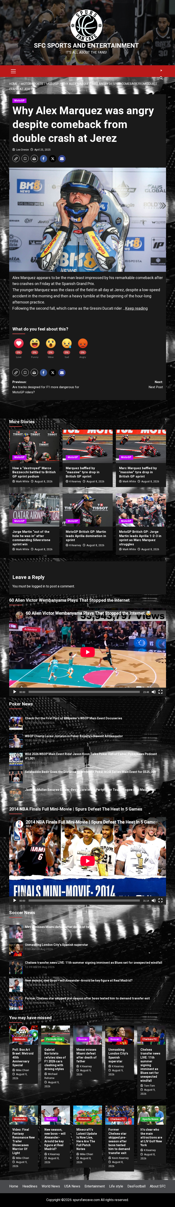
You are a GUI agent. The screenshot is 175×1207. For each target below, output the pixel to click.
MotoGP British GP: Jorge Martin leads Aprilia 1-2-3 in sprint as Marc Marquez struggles (140, 538)
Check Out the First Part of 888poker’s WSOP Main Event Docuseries (73, 718)
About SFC (158, 1186)
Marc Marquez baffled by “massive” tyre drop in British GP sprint (138, 472)
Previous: (45, 387)
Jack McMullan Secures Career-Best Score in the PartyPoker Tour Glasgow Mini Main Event (90, 790)
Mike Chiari (22, 1070)
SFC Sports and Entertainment (86, 45)
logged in (38, 586)
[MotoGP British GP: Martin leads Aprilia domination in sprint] (88, 510)
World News (51, 1186)
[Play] (15, 692)
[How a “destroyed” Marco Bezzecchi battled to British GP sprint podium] (34, 446)
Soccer (83, 1039)
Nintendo (20, 1039)
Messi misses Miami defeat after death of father (60, 927)
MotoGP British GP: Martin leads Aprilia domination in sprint (86, 535)
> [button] (161, 70)
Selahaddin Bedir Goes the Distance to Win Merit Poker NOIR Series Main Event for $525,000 (90, 772)
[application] (87, 652)
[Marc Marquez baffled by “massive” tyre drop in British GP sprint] (141, 446)
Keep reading (136, 308)
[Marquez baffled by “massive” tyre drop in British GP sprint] (88, 446)
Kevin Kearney (120, 1158)
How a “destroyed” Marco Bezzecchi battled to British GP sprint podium (34, 472)
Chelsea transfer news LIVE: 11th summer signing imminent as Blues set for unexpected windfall (93, 962)
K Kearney (75, 481)
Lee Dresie (22, 150)
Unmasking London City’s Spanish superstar (56, 945)
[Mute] (154, 692)
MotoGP (19, 101)
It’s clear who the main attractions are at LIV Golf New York (151, 1137)
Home (13, 1186)
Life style (116, 1186)
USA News (72, 1186)
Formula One (54, 1039)
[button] (13, 70)
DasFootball (136, 1186)
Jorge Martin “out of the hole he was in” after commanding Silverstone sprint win (31, 538)
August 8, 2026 (43, 481)
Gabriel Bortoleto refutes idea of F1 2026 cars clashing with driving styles (55, 1059)
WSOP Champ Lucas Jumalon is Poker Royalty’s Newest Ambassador (74, 736)
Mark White (22, 481)
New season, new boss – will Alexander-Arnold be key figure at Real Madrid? (79, 980)
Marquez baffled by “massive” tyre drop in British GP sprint (82, 472)
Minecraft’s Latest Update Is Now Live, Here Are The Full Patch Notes (86, 1139)
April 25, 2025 (42, 150)
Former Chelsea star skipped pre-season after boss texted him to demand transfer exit (87, 998)
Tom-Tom (149, 1086)
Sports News (150, 1119)
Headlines (29, 1186)
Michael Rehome (50, 1076)
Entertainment (95, 1186)
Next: (156, 384)
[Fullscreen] (160, 692)
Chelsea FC (149, 1039)
